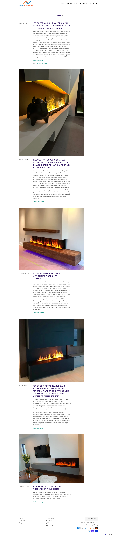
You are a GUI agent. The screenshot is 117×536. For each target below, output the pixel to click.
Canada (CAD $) (91, 519)
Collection (71, 3)
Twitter (50, 520)
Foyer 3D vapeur (42, 63)
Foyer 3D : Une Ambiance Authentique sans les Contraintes (46, 276)
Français (110, 534)
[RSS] (62, 15)
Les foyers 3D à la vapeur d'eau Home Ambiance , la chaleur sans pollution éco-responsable (51, 25)
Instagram (51, 523)
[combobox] (109, 534)
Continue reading (38, 60)
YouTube (50, 525)
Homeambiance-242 (92, 523)
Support (83, 3)
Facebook (51, 518)
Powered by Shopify (92, 525)
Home (62, 3)
